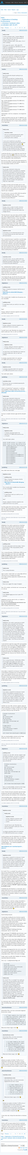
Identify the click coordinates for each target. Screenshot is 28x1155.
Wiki (12, 2)
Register (13, 9)
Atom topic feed (23, 1147)
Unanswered (24, 12)
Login (17, 9)
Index (2, 9)
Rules (5, 9)
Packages (8, 2)
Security (21, 2)
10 (24, 27)
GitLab (16, 2)
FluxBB (25, 1149)
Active (19, 12)
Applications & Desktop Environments (14, 1136)
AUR (25, 2)
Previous (7, 27)
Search (9, 9)
